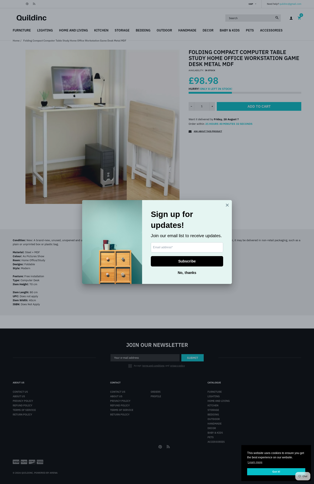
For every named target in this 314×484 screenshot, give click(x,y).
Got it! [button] (276, 471)
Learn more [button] (255, 462)
